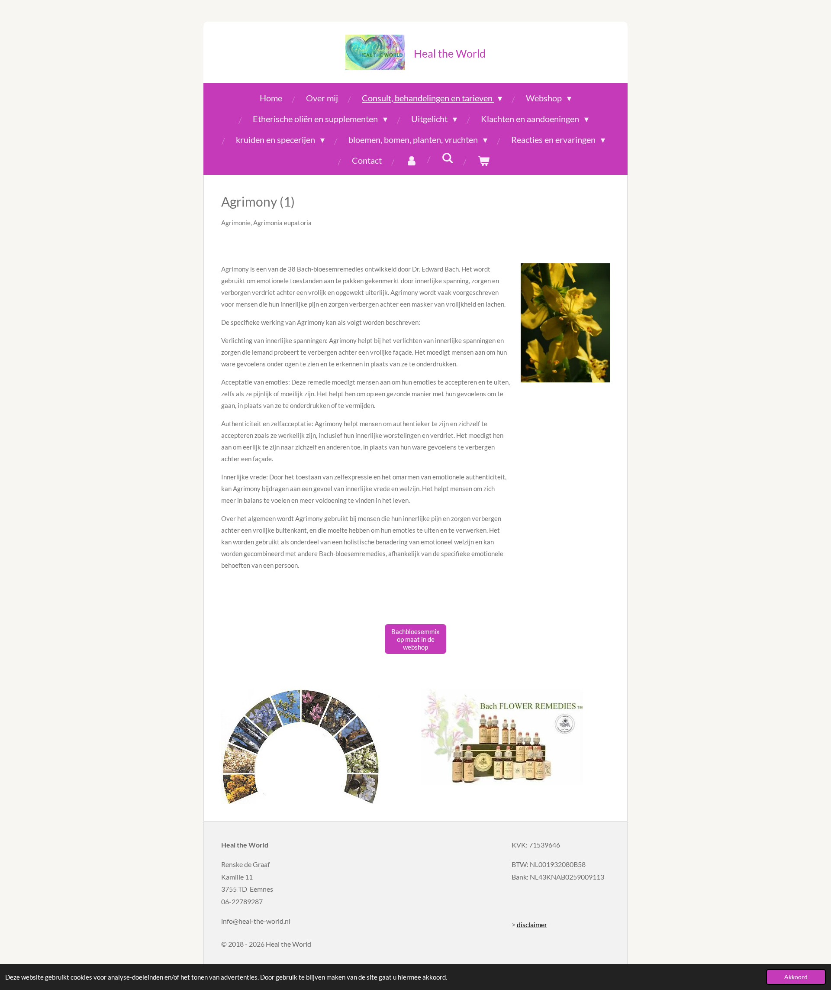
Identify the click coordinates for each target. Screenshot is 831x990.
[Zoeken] (448, 157)
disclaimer (532, 924)
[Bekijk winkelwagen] (483, 160)
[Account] (412, 160)
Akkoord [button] (796, 977)
